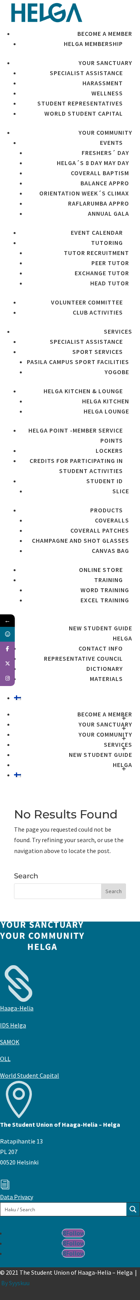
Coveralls (112, 520)
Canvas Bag (110, 550)
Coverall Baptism (100, 173)
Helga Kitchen (105, 401)
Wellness (107, 93)
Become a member (104, 33)
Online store (101, 569)
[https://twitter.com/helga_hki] (7, 663)
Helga (122, 638)
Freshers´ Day (105, 153)
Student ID (104, 481)
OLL (5, 1059)
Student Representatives (80, 103)
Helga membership (93, 43)
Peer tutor (110, 263)
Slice (120, 491)
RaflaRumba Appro (98, 203)
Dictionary (104, 668)
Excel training (104, 600)
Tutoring (107, 242)
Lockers (109, 450)
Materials (106, 679)
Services (118, 331)
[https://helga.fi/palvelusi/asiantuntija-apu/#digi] (7, 634)
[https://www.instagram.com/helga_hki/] (7, 678)
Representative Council (83, 658)
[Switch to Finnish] (73, 697)
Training (108, 580)
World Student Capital (83, 113)
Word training (104, 590)
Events (111, 142)
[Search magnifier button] (133, 1209)
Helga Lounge (106, 411)
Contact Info (101, 648)
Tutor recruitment (96, 253)
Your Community (105, 132)
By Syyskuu (15, 1283)
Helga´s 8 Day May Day (93, 163)
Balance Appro (104, 183)
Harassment (102, 83)
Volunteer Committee (87, 302)
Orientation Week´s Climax (84, 193)
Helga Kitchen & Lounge (83, 391)
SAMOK (9, 1042)
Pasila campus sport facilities (78, 362)
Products (106, 510)
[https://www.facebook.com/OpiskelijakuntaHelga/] (7, 649)
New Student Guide (100, 628)
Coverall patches (99, 530)
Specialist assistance (86, 73)
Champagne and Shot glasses (80, 540)
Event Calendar (97, 232)
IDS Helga (13, 1025)
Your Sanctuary (105, 63)
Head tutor (109, 283)
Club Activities (98, 312)
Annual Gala (108, 213)
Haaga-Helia (16, 1008)
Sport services (97, 351)
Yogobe (117, 372)
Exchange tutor (102, 273)
